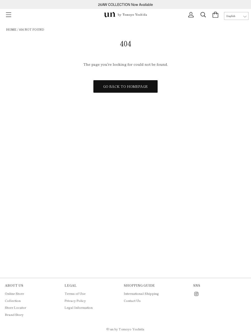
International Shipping (141, 293)
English (230, 16)
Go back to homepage (125, 86)
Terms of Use (75, 293)
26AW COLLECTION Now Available (125, 4)
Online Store (14, 293)
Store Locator (15, 307)
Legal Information (78, 307)
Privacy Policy (75, 300)
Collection (13, 300)
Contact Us (132, 300)
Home (11, 29)
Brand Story (14, 314)
